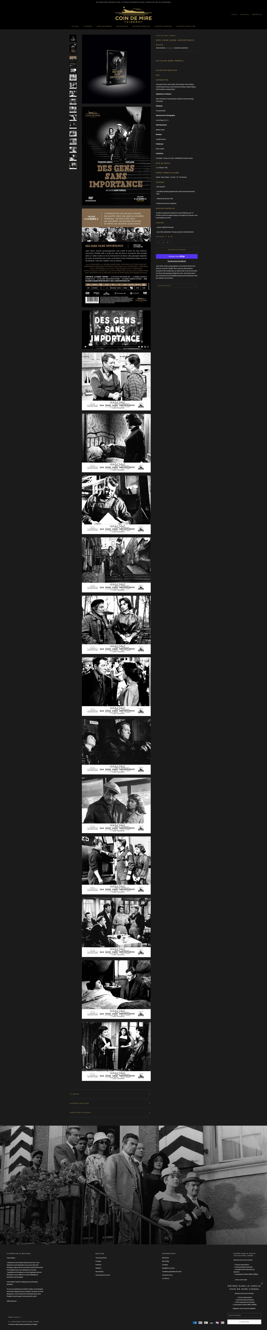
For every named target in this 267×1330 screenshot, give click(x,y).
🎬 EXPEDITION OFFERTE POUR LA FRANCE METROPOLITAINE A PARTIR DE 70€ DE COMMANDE (133, 2)
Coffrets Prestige (141, 26)
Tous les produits (101, 1258)
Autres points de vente (103, 1275)
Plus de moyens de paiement (177, 261)
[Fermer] (262, 1283)
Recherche (244, 14)
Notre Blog (165, 1261)
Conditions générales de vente (171, 1271)
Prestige (98, 1261)
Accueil (75, 26)
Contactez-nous (167, 1275)
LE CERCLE (165, 1278)
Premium (98, 1265)
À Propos (88, 26)
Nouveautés (122, 26)
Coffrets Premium (163, 26)
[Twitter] (168, 236)
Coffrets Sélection (185, 26)
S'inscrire (244, 1322)
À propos (165, 1265)
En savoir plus (164, 285)
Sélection (98, 1268)
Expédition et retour (80, 1112)
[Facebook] (166, 236)
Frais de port (170, 48)
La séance (74, 1094)
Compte (234, 14)
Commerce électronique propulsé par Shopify (22, 1324)
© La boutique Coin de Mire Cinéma (23, 1321)
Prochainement (104, 26)
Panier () (257, 14)
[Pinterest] (171, 236)
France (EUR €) (14, 1317)
